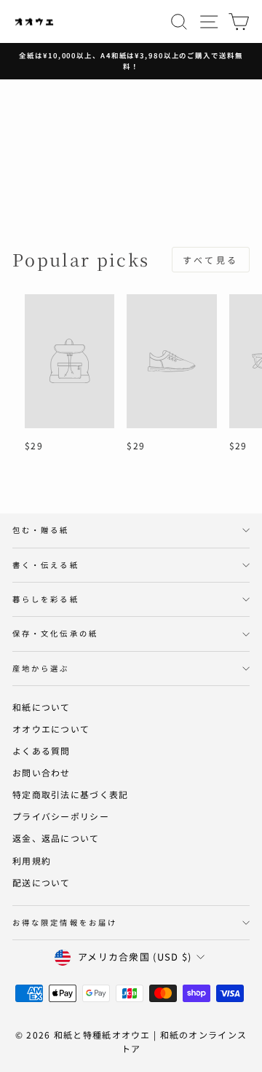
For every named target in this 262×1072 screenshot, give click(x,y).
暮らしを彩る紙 (45, 599)
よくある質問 (41, 750)
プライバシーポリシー (60, 816)
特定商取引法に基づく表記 (70, 794)
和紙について (41, 707)
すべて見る (211, 259)
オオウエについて (51, 728)
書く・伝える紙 (45, 564)
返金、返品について (56, 838)
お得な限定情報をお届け (64, 922)
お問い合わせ (41, 772)
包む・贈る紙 (41, 529)
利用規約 (31, 860)
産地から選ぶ (41, 668)
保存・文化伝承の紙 (55, 633)
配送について (41, 882)
